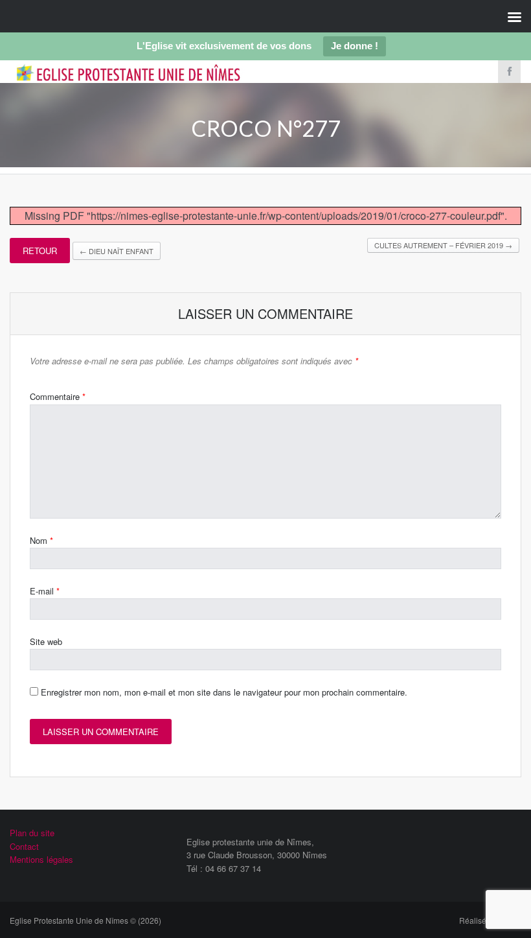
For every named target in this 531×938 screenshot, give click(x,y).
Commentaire (57, 396)
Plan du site (32, 833)
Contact (24, 846)
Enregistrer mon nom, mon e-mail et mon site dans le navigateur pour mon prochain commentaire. (224, 692)
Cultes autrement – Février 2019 (443, 245)
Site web (46, 641)
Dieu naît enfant (116, 251)
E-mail (45, 591)
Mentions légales (41, 859)
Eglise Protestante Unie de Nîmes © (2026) (85, 920)
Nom (41, 540)
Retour (40, 250)
